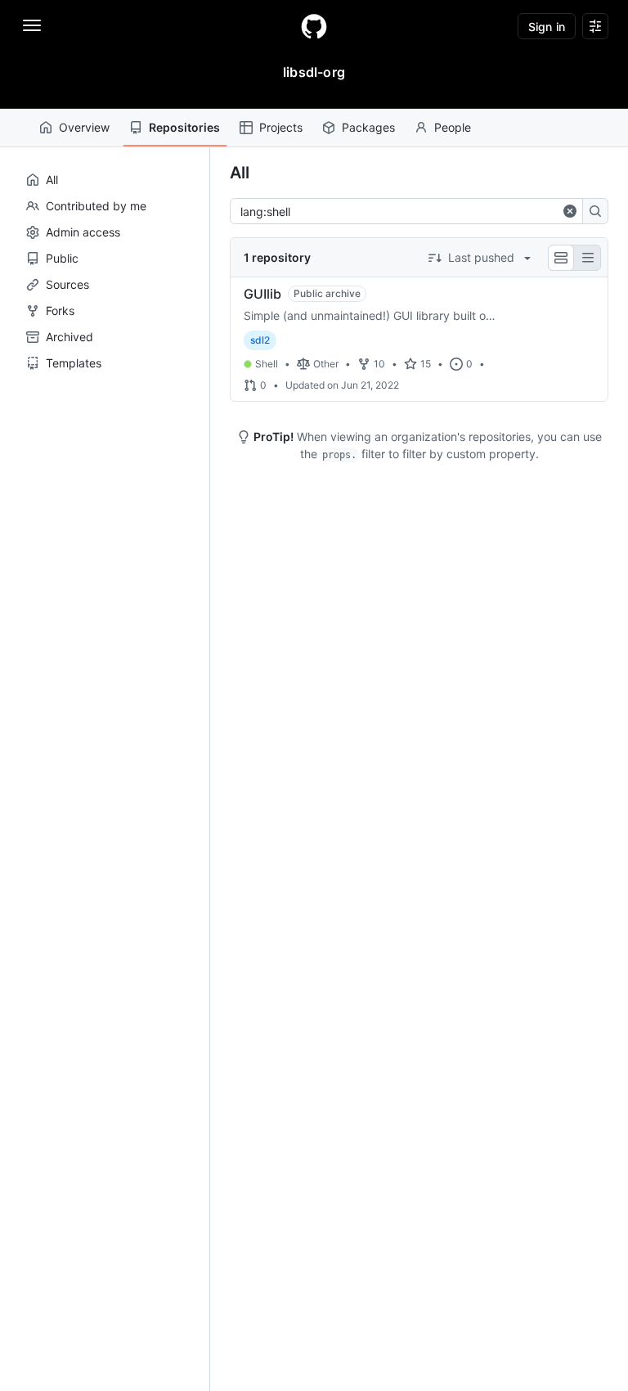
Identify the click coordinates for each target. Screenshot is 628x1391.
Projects (281, 127)
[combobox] (399, 211)
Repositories (184, 127)
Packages (368, 127)
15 (425, 364)
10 (379, 364)
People (452, 127)
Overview (84, 127)
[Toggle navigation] (32, 25)
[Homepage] (314, 26)
